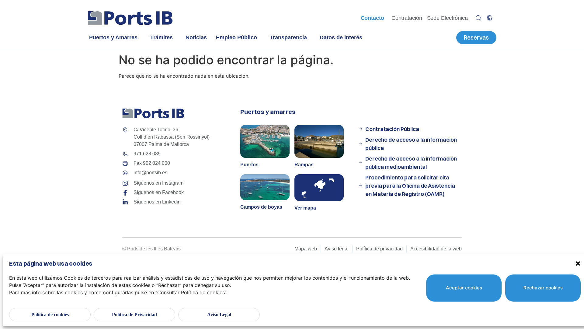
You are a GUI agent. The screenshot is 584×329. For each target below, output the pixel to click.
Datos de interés (341, 37)
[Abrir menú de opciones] (478, 18)
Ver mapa (305, 207)
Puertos (249, 164)
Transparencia (288, 37)
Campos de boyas (261, 207)
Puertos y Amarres (113, 37)
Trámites (161, 37)
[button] (578, 263)
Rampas (304, 164)
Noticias (196, 37)
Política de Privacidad (134, 314)
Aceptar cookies (464, 288)
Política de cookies (50, 314)
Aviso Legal (219, 314)
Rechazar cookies (543, 288)
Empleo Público (236, 37)
